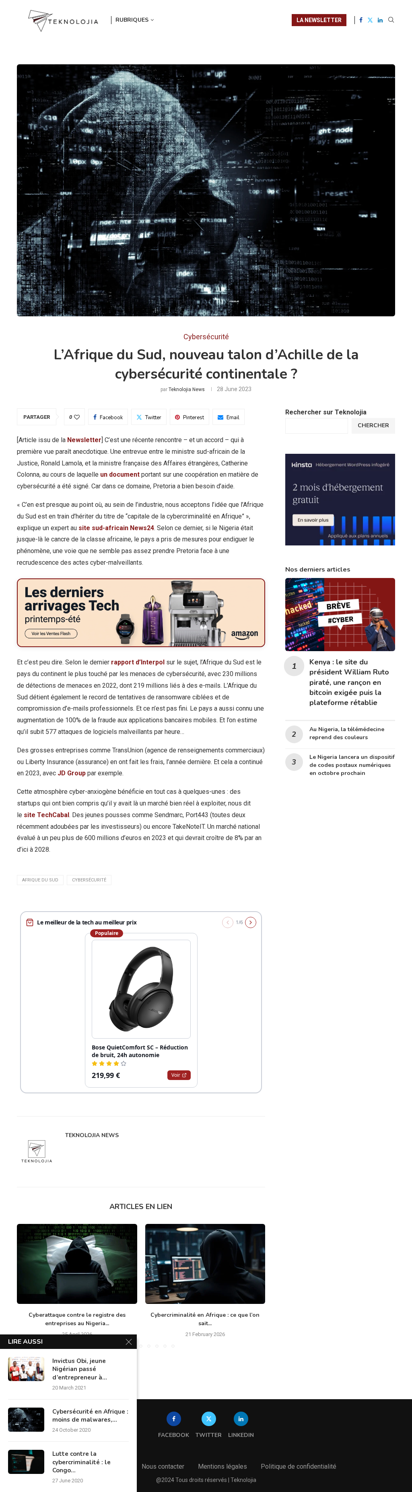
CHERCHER (373, 425)
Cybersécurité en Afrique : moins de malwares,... (90, 1416)
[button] (28, 1285)
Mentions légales (222, 1466)
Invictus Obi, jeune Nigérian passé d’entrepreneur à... (79, 1369)
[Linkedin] (380, 20)
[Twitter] (370, 20)
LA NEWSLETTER (319, 20)
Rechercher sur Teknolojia (326, 412)
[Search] (391, 20)
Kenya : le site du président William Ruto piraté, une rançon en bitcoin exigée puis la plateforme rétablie (349, 682)
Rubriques (131, 20)
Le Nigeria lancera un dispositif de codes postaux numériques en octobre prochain (352, 765)
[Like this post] (77, 417)
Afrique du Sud (40, 880)
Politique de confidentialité (298, 1466)
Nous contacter (163, 1466)
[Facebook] (361, 20)
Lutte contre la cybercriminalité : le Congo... (81, 1462)
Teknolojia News (187, 389)
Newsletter (84, 440)
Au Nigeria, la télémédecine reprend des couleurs (346, 733)
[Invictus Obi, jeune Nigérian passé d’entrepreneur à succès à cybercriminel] (26, 1369)
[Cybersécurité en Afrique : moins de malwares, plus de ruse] (26, 1420)
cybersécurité (89, 880)
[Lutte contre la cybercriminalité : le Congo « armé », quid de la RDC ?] (26, 1462)
